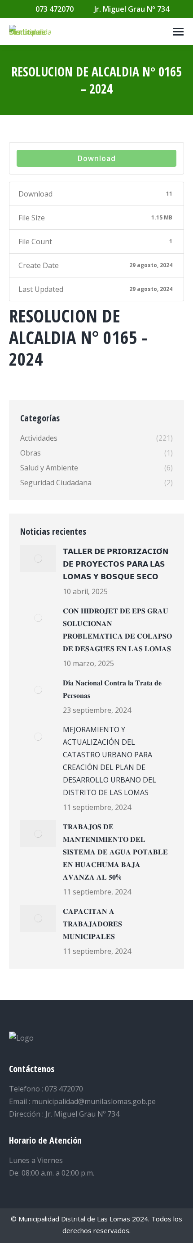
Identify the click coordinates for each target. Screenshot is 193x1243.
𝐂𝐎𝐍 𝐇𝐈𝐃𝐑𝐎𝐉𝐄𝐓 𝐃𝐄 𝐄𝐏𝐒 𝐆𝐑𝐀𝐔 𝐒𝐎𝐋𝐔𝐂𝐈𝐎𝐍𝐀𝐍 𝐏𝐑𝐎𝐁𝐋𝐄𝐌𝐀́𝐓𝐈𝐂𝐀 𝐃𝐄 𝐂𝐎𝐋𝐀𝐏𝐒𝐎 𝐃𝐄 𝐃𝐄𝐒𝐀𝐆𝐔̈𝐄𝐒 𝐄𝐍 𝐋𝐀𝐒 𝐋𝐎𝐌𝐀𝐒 (117, 629)
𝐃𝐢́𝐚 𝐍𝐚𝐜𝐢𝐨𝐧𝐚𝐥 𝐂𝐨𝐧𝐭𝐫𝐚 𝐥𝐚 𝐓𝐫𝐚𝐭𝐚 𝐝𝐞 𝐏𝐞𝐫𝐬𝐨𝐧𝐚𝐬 (112, 689)
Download (97, 158)
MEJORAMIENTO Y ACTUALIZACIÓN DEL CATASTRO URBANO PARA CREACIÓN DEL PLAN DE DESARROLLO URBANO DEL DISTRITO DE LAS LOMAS (109, 760)
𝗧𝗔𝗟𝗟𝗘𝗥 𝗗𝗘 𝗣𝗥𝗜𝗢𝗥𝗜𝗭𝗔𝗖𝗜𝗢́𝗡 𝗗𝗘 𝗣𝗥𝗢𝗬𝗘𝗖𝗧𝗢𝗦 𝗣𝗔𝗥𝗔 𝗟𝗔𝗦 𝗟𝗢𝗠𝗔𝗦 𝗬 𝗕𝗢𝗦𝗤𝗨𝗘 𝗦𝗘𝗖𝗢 (115, 563)
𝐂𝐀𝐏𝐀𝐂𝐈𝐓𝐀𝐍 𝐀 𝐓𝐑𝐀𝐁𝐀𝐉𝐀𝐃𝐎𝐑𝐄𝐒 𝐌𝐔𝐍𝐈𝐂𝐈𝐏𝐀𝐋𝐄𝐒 (92, 923)
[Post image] (38, 558)
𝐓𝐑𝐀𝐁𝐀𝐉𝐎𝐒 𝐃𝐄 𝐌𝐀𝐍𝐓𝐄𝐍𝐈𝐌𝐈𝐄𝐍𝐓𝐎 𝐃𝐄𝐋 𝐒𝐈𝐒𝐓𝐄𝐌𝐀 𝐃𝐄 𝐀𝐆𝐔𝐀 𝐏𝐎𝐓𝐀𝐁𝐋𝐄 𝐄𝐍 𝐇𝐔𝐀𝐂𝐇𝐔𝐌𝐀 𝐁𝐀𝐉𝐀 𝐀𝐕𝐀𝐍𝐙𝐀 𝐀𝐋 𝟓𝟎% (115, 852)
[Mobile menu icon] (178, 31)
